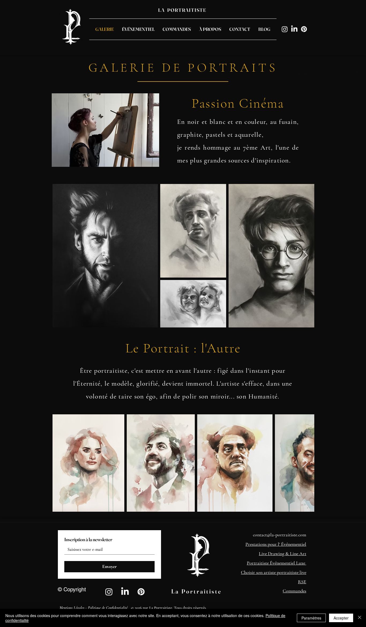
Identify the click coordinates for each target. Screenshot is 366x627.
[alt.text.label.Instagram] (285, 29)
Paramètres (311, 618)
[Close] (359, 618)
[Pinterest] (304, 29)
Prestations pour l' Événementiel (275, 544)
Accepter (341, 618)
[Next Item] (305, 255)
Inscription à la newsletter (88, 540)
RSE (302, 582)
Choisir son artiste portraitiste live (273, 572)
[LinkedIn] (294, 29)
